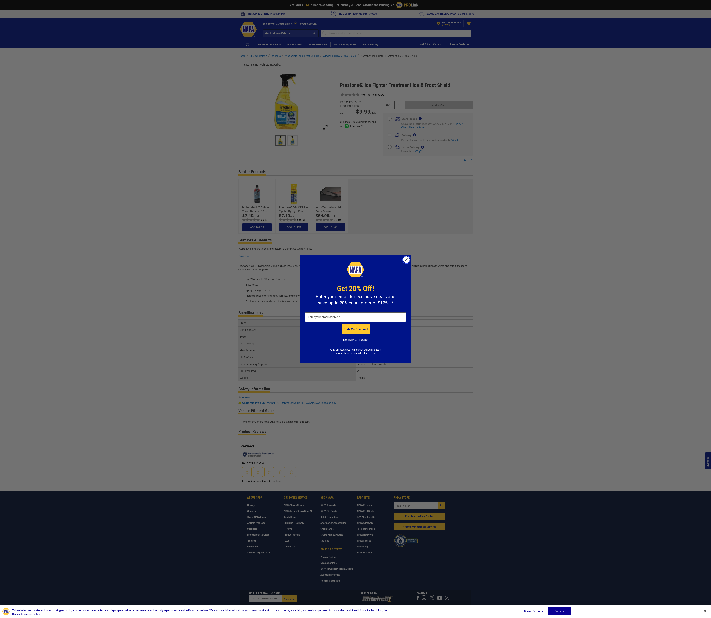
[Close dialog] (406, 259)
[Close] (705, 611)
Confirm (559, 611)
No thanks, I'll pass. (355, 340)
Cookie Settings (533, 611)
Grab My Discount (355, 329)
